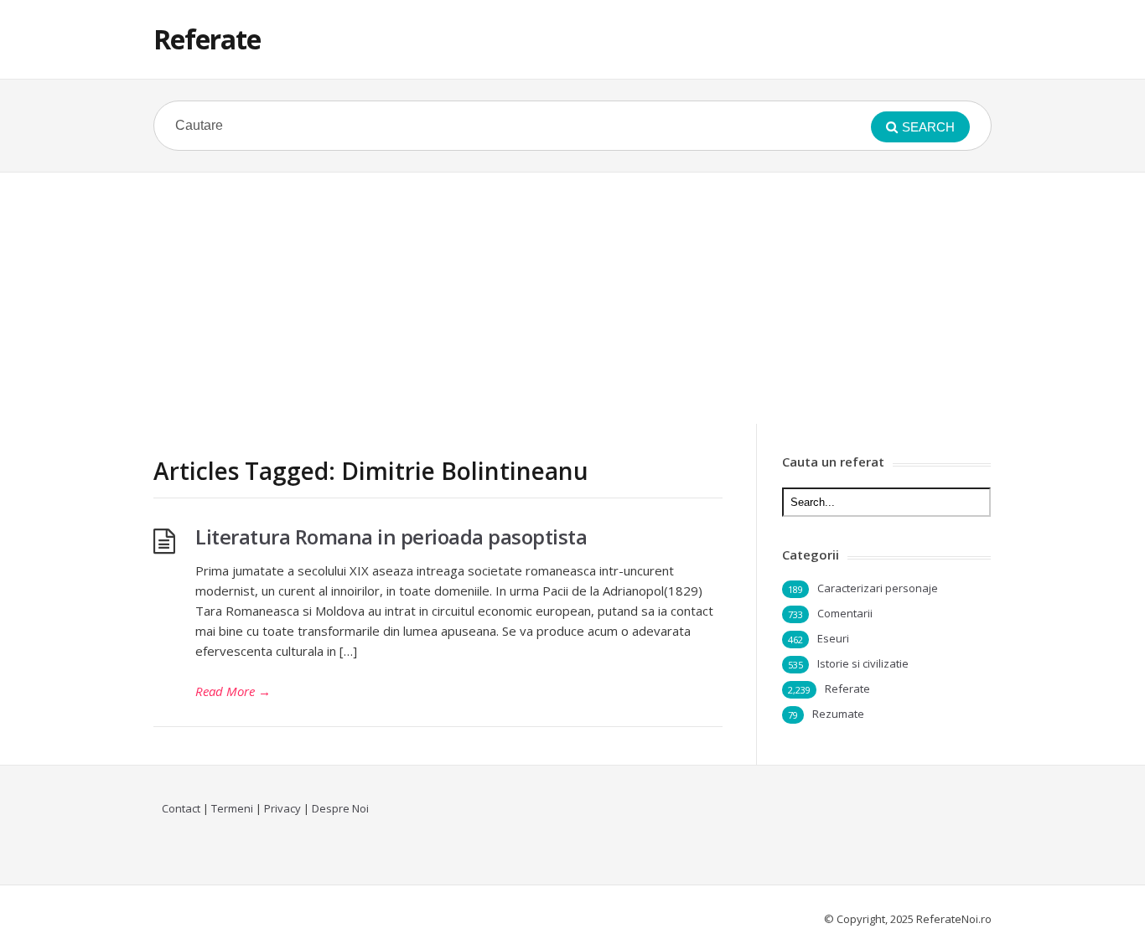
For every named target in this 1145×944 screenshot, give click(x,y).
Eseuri (833, 638)
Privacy (282, 808)
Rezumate (838, 713)
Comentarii (845, 613)
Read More (233, 691)
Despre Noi (340, 808)
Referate (207, 39)
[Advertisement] (572, 298)
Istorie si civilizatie (863, 663)
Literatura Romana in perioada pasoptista (391, 536)
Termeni (232, 808)
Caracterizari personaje (877, 588)
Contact (181, 808)
